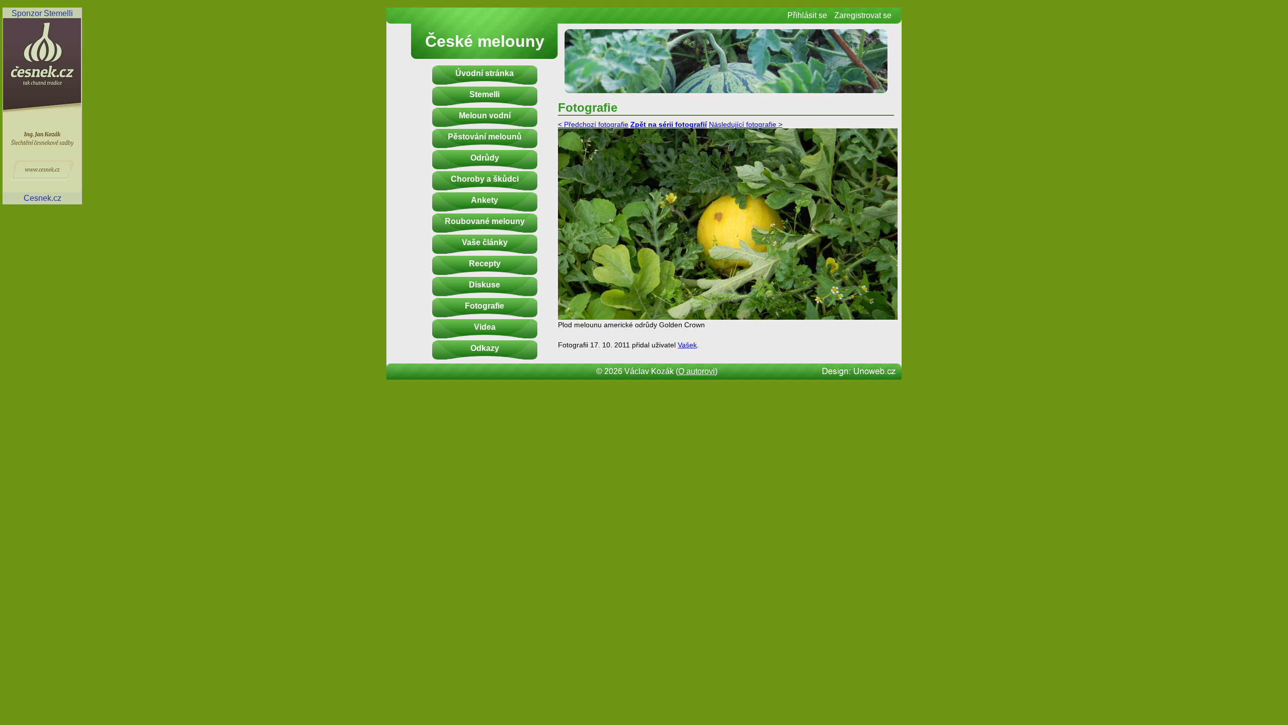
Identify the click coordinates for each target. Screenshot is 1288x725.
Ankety (484, 200)
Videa (485, 327)
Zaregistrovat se (863, 15)
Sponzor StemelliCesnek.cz (42, 105)
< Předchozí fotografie (593, 124)
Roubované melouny (485, 221)
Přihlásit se (807, 15)
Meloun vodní (485, 115)
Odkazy (484, 348)
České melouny (484, 41)
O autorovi (696, 371)
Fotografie (484, 306)
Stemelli (484, 94)
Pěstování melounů (485, 136)
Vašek (687, 345)
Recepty (485, 263)
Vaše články (485, 242)
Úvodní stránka (484, 73)
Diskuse (484, 284)
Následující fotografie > (745, 124)
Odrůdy (484, 158)
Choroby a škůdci (485, 179)
